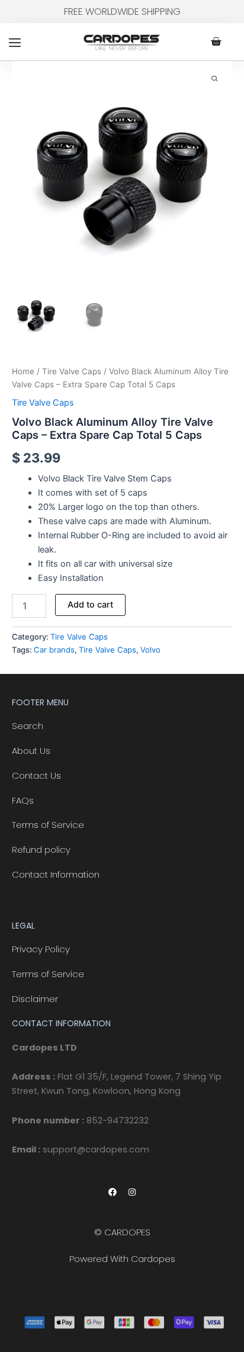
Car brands (54, 649)
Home (23, 371)
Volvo (150, 649)
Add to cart (90, 604)
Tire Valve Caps (71, 371)
